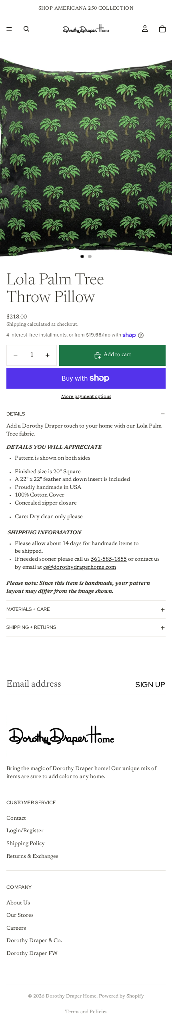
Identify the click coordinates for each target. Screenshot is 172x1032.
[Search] (26, 29)
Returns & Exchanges (32, 856)
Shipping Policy (25, 843)
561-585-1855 (109, 559)
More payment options (86, 396)
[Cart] (162, 29)
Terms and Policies (86, 1012)
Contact (16, 818)
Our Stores (20, 915)
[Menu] (9, 29)
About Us (18, 903)
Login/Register (25, 831)
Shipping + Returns (31, 627)
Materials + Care (28, 609)
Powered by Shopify (121, 996)
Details (15, 414)
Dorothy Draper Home (71, 996)
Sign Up (151, 684)
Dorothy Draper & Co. (34, 941)
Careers (16, 928)
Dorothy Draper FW (32, 954)
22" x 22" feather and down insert (61, 480)
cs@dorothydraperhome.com (79, 567)
